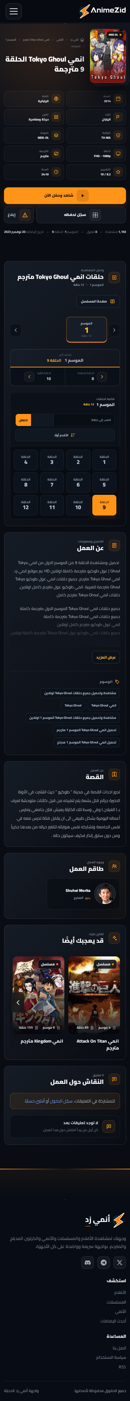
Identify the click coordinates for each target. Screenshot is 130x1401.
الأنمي (59, 40)
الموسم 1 (10, 40)
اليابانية (43, 101)
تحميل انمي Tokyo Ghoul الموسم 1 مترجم (86, 730)
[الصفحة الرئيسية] (102, 11)
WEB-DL (43, 137)
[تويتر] (119, 1262)
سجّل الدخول (61, 1101)
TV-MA (106, 137)
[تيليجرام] (103, 1262)
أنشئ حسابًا (35, 1101)
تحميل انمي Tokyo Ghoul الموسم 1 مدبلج (86, 742)
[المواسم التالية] (15, 330)
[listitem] (104, 460)
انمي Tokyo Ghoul (103, 705)
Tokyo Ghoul (73, 705)
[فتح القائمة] (14, 11)
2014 (107, 101)
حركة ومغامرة (39, 119)
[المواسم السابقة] (114, 330)
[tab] (86, 330)
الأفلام (120, 1293)
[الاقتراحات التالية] (18, 1002)
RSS (122, 1367)
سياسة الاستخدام (111, 1357)
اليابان (106, 119)
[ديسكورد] (87, 1262)
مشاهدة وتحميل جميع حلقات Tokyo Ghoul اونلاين (80, 693)
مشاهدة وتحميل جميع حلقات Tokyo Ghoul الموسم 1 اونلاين (72, 717)
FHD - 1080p (102, 156)
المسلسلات (116, 1302)
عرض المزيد (106, 657)
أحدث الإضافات (113, 1321)
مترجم (44, 156)
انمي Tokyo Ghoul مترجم (36, 40)
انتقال (23, 420)
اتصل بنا (119, 1348)
